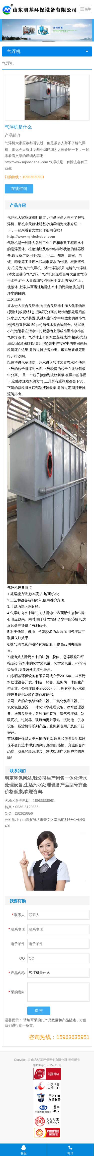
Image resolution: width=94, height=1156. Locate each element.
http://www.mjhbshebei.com (31, 236)
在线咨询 (19, 188)
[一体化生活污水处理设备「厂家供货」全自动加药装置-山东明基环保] (39, 9)
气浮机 (14, 51)
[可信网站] (47, 1133)
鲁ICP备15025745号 (47, 1065)
